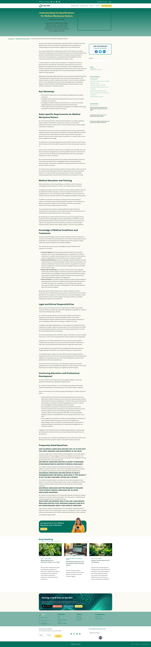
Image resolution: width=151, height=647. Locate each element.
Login (109, 1)
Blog (59, 618)
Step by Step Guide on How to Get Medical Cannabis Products (98, 115)
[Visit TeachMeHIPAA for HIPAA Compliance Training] (100, 638)
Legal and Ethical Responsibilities (98, 90)
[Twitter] (54, 2)
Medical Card (75, 6)
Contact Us (79, 620)
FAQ (59, 616)
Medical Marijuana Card (96, 69)
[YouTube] (59, 2)
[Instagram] (56, 2)
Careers (60, 621)
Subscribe (58, 636)
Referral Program (62, 623)
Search (91, 58)
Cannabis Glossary (62, 619)
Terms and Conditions (145, 644)
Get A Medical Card (106, 5)
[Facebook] (51, 2)
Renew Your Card (102, 1)
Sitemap (132, 644)
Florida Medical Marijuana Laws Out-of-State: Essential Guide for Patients (75, 563)
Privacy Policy (137, 644)
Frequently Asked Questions (97, 96)
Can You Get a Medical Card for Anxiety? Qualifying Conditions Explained (99, 122)
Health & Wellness (46, 558)
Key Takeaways (93, 79)
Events (98, 6)
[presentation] (50, 549)
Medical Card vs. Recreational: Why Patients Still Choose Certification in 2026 (99, 109)
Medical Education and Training (97, 85)
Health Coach (84, 6)
